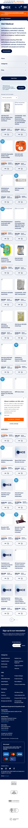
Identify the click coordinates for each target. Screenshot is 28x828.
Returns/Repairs (18, 681)
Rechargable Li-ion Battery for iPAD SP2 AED (7, 393)
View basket (21, 87)
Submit (23, 645)
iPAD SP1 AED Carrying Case (19, 155)
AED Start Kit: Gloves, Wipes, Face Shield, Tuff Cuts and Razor (6, 118)
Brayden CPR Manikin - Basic (5, 528)
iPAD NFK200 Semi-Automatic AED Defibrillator (7, 223)
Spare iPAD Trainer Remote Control (20, 461)
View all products (6, 51)
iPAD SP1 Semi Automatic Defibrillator (19, 494)
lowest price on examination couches (14, 12)
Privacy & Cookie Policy (20, 684)
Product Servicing (18, 678)
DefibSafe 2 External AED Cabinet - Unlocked (20, 359)
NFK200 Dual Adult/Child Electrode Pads (5, 190)
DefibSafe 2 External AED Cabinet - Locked (6, 260)
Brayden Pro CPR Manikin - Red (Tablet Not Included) (20, 530)
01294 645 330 (5, 721)
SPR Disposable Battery (19, 189)
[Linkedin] (2, 768)
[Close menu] (25, 13)
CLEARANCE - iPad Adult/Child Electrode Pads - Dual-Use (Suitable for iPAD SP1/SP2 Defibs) (20, 120)
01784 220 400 (4, 713)
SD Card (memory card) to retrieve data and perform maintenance (20, 566)
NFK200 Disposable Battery (7, 461)
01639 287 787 (4, 729)
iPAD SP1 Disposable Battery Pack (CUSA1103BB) (7, 156)
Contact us (3, 695)
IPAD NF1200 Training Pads (19, 259)
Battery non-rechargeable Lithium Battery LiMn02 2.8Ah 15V (20, 601)
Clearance (17, 668)
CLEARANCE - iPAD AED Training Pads (20, 293)
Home (2, 18)
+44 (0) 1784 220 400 (9, 1)
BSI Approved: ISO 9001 (6, 701)
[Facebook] (14, 768)
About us (3, 692)
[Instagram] (6, 768)
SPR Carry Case (19, 392)
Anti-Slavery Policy (19, 692)
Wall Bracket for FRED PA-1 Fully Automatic (5, 600)
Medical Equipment (5, 658)
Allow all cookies (14, 419)
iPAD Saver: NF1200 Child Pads (20, 325)
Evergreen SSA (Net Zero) (20, 698)
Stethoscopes (4, 664)
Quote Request (4, 681)
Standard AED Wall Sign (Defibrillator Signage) (6, 359)
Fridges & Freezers (19, 665)
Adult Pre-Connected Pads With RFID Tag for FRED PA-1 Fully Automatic (20, 225)
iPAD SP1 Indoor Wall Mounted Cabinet (5, 494)
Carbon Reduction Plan (20, 695)
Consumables (4, 667)
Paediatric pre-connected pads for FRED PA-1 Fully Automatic (7, 566)
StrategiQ (6, 776)
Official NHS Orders (5, 678)
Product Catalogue (19, 675)
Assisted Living (18, 658)
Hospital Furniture (5, 661)
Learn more (6, 415)
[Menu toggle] (24, 7)
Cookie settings (14, 423)
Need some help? (20, 1)
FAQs (2, 675)
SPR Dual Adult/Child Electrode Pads (5, 326)
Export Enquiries (5, 684)
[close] (23, 397)
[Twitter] (10, 768)
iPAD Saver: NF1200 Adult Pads (7, 293)
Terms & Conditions (5, 698)
